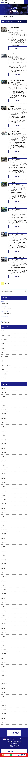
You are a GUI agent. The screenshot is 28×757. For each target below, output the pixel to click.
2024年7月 (3, 491)
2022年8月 (3, 589)
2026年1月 (3, 414)
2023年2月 (3, 564)
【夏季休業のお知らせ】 (6, 323)
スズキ (11, 32)
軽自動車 (10, 87)
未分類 (2, 331)
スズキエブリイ (19, 33)
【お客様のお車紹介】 (6, 313)
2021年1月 (3, 671)
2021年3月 (3, 662)
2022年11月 (4, 576)
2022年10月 (4, 581)
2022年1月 (3, 619)
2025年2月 (3, 461)
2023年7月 (3, 542)
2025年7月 (3, 439)
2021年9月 (3, 636)
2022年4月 (3, 606)
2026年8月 (3, 388)
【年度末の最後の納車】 (14, 27)
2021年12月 (4, 624)
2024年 (9, 16)
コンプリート (23, 186)
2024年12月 (4, 469)
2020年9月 (3, 688)
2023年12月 (4, 521)
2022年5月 (3, 602)
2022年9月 (3, 585)
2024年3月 (3, 508)
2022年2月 (3, 615)
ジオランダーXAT (16, 140)
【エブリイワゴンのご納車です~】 (16, 257)
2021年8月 (3, 641)
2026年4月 (3, 405)
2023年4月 (3, 555)
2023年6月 (3, 546)
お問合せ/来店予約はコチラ (14, 751)
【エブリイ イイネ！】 (14, 232)
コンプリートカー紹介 (6, 365)
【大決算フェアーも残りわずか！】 (16, 80)
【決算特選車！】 (12, 182)
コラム (2, 369)
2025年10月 (4, 426)
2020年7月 (3, 696)
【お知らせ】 (4, 318)
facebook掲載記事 (5, 335)
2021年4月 (3, 658)
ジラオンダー (24, 140)
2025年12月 (4, 418)
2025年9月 (3, 431)
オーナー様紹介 (20, 234)
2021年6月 (3, 649)
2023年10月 (4, 529)
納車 (2, 361)
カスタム (20, 32)
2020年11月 (4, 679)
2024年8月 (3, 486)
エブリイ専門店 (18, 36)
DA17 (13, 33)
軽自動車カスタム (17, 114)
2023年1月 (3, 568)
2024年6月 (3, 495)
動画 (2, 352)
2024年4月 (3, 504)
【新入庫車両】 (4, 303)
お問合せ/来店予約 (23, 755)
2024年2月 (3, 512)
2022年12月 (4, 572)
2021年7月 (3, 645)
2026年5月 (3, 401)
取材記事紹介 (4, 339)
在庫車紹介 (3, 378)
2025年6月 (3, 444)
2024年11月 (4, 474)
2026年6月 (3, 396)
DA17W (10, 86)
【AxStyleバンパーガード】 (15, 106)
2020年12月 (4, 675)
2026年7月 (3, 392)
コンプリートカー (22, 34)
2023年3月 (3, 559)
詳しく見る (17, 48)
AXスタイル (11, 36)
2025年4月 (3, 452)
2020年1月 (3, 722)
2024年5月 (3, 499)
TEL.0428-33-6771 (14, 743)
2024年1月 (3, 516)
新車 (13, 58)
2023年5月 (3, 551)
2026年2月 (3, 409)
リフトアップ (23, 86)
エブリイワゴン (18, 84)
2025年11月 (4, 422)
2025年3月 (3, 456)
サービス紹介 (4, 374)
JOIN (22, 61)
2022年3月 (3, 611)
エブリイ (16, 32)
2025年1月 (3, 465)
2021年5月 (3, 654)
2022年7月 (3, 594)
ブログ (2, 348)
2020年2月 (3, 718)
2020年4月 (3, 709)
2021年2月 (3, 666)
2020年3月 (3, 714)
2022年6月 (3, 598)
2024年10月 (4, 478)
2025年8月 (3, 435)
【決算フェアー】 (12, 207)
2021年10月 (4, 632)
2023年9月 (3, 534)
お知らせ (19, 30)
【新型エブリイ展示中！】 (14, 54)
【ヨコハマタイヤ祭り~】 (14, 131)
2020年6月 (3, 701)
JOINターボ (17, 61)
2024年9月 (3, 482)
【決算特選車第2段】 (13, 157)
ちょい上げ (14, 34)
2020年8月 (3, 692)
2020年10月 (4, 684)
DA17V (12, 61)
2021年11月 (4, 628)
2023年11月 (4, 525)
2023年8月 (3, 538)
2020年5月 (3, 705)
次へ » (9, 283)
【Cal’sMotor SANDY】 (7, 308)
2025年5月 (3, 448)
